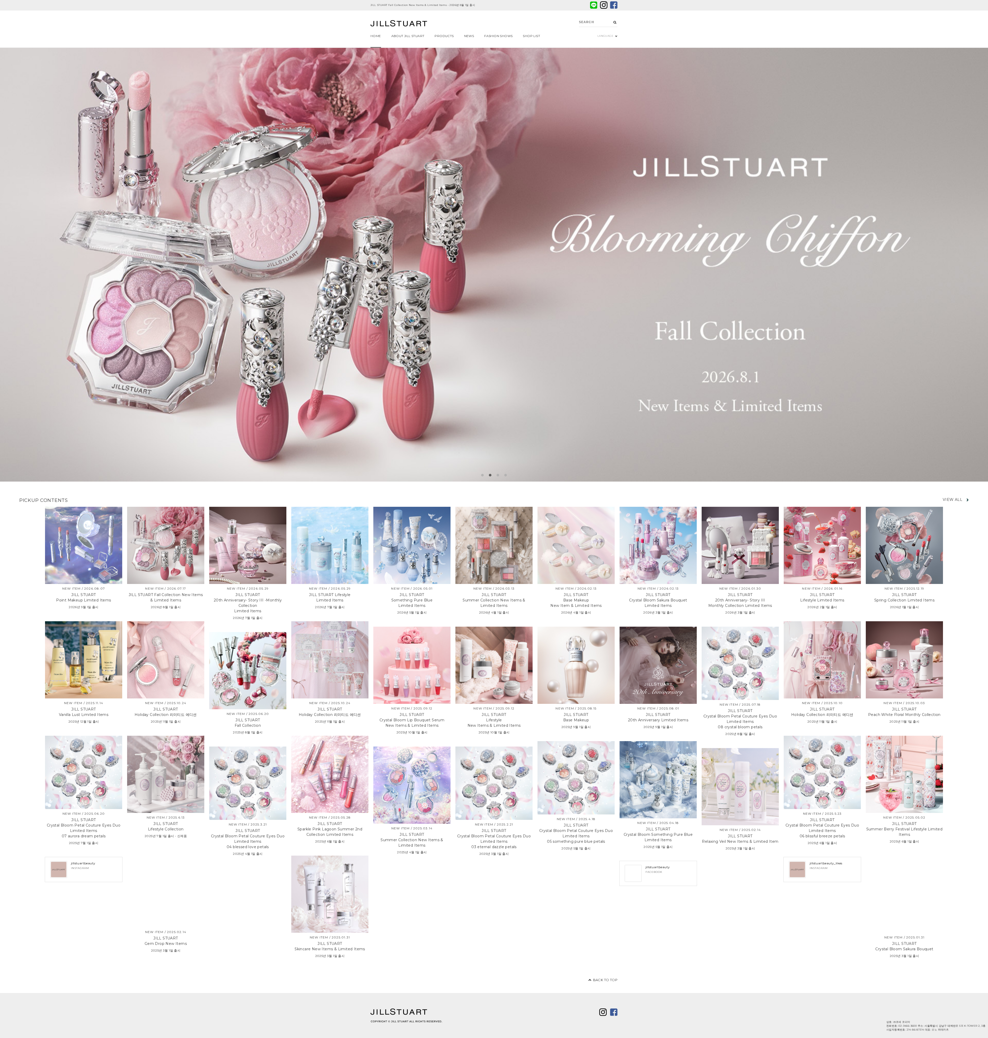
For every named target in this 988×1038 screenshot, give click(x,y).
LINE (593, 5)
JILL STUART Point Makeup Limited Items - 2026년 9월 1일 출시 (413, 5)
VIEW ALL (952, 499)
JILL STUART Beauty (398, 24)
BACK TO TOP (605, 980)
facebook (613, 5)
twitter (603, 5)
